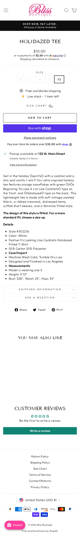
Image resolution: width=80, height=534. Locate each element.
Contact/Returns (40, 481)
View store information (23, 164)
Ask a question (40, 297)
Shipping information (40, 289)
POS (24, 530)
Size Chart (40, 468)
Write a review (40, 431)
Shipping (25, 59)
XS (59, 79)
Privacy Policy (40, 487)
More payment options (40, 137)
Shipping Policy (40, 462)
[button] (40, 55)
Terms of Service (40, 474)
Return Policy (40, 456)
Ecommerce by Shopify (45, 530)
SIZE (40, 72)
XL (21, 79)
